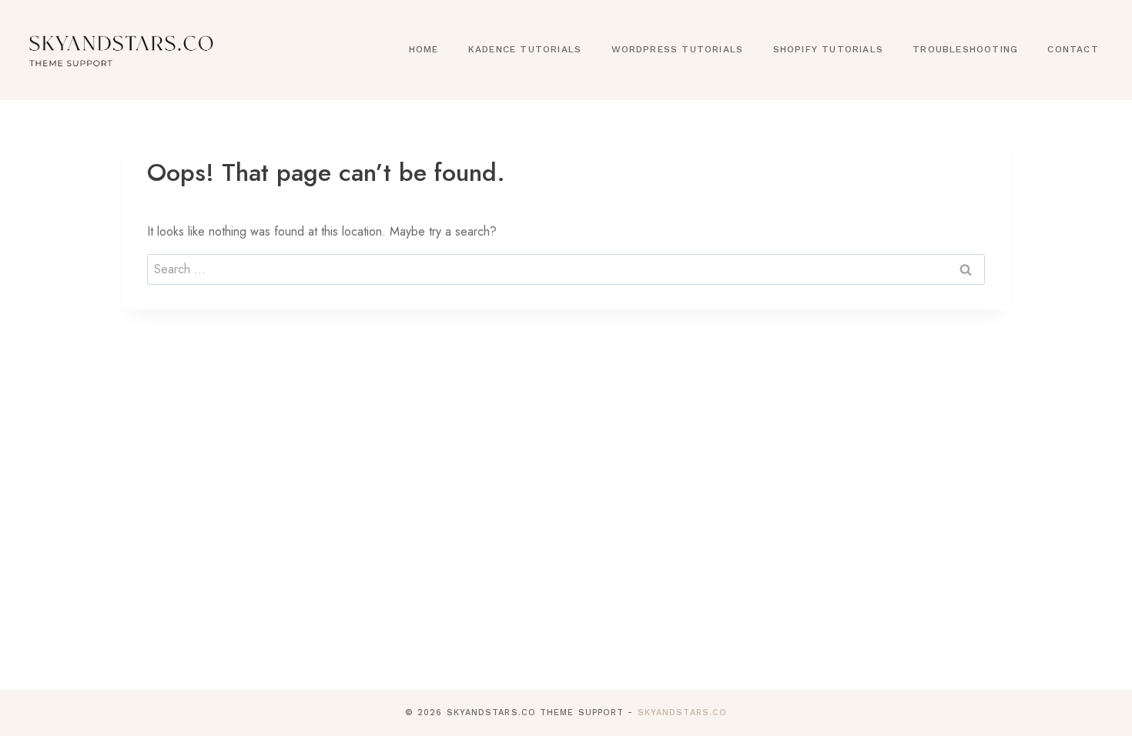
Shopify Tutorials (828, 49)
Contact (1072, 49)
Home (424, 49)
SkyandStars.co (682, 713)
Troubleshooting (965, 49)
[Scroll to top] (1095, 722)
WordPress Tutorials (677, 49)
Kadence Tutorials (524, 49)
